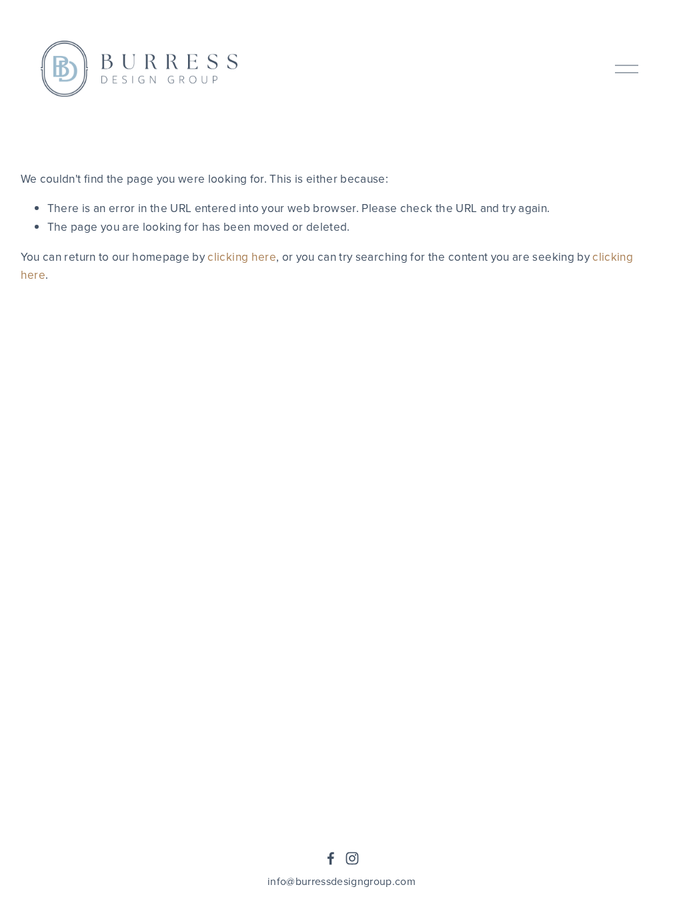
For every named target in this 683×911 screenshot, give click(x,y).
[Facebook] (330, 858)
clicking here (241, 256)
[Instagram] (352, 858)
